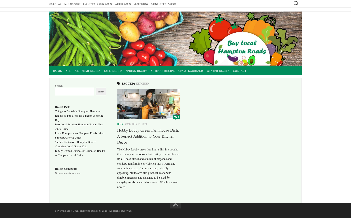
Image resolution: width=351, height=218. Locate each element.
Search (59, 85)
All (59, 3)
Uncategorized (140, 3)
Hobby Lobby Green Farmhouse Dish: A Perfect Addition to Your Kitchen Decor (148, 136)
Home (52, 3)
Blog (120, 124)
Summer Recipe (122, 3)
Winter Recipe (158, 3)
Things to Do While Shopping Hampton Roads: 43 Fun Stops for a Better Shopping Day (79, 115)
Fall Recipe (89, 3)
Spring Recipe (104, 3)
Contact (172, 3)
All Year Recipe (72, 3)
